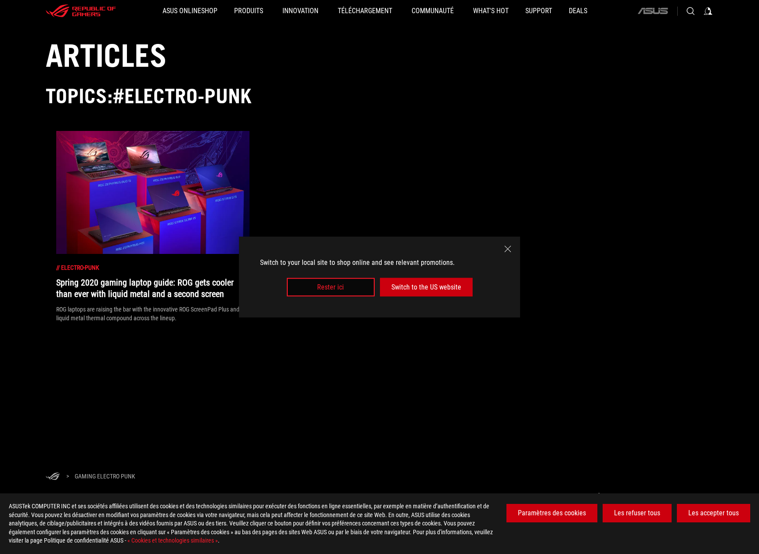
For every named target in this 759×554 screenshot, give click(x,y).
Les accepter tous (713, 513)
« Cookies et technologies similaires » (172, 540)
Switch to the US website (426, 287)
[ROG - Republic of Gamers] (81, 11)
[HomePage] (53, 477)
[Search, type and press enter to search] (690, 11)
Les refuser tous (637, 513)
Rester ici (330, 287)
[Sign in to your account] (708, 11)
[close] (507, 248)
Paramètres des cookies (552, 513)
